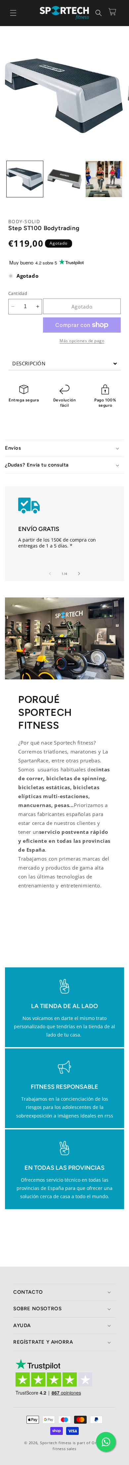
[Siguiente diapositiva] (79, 573)
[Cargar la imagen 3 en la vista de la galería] (104, 179)
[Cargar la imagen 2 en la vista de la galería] (64, 179)
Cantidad (17, 293)
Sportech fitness (55, 1442)
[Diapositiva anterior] (50, 573)
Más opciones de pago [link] (82, 341)
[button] (13, 13)
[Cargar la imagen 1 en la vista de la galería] (25, 179)
